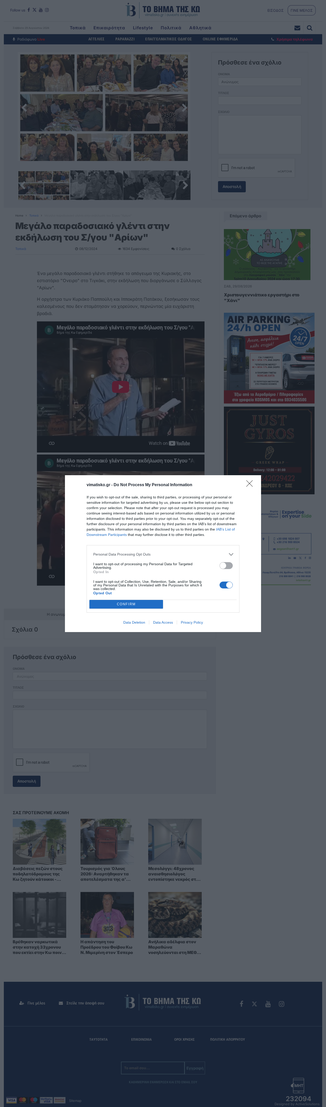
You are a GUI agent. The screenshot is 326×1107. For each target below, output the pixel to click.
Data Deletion (134, 622)
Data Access (163, 622)
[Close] (251, 485)
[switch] (226, 565)
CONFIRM (126, 604)
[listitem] (163, 554)
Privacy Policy (192, 622)
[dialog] (163, 553)
